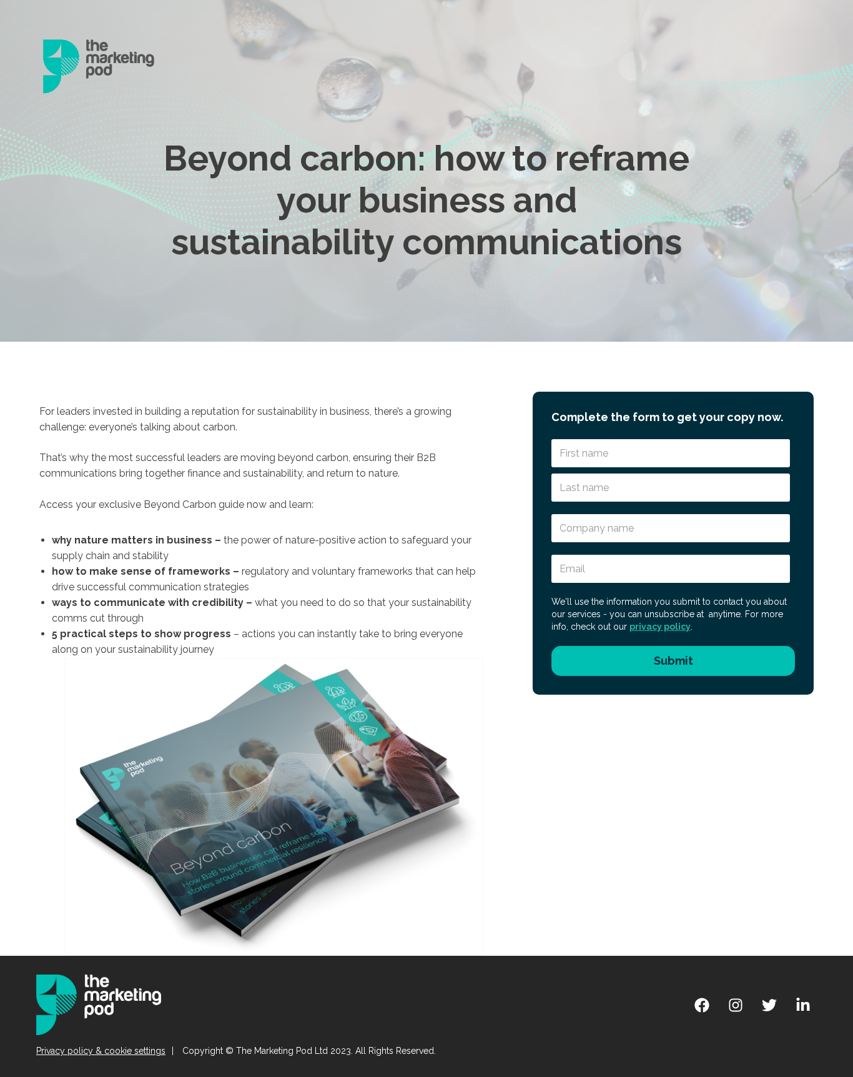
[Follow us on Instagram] (735, 1005)
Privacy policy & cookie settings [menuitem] (100, 1051)
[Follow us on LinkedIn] (803, 1005)
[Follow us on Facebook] (702, 1005)
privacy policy (660, 627)
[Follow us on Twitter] (769, 1005)
